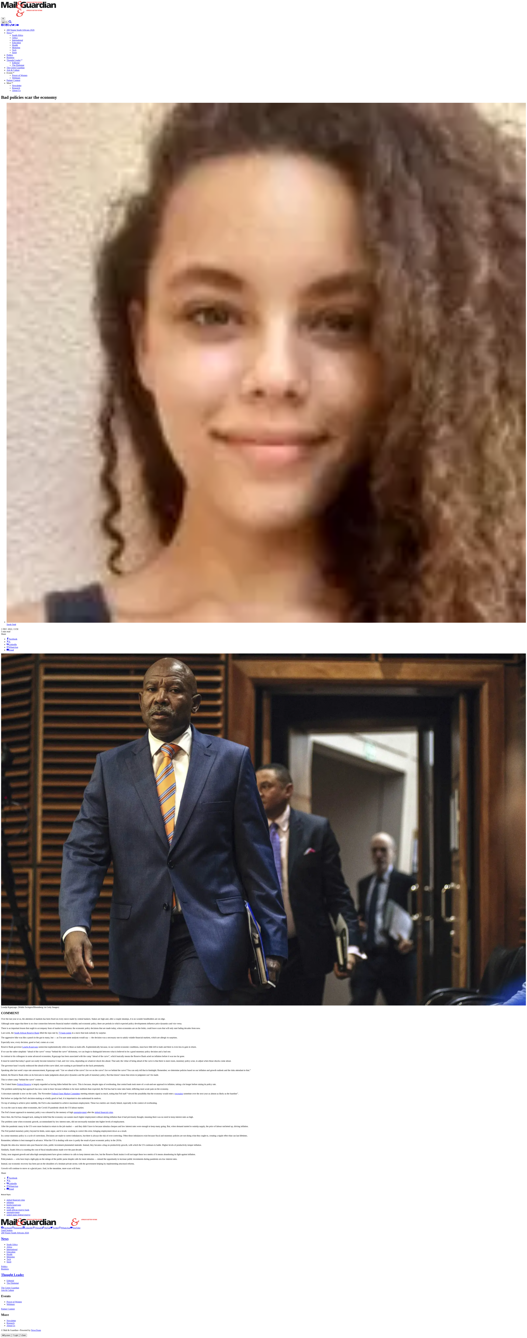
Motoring (11, 1257)
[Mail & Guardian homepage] (263, 9)
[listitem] (6, 1228)
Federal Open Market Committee (65, 1093)
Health (9, 1254)
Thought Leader (12, 1275)
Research (11, 1323)
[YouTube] (17, 25)
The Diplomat (13, 1283)
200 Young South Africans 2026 (15, 1233)
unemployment (80, 1112)
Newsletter (11, 1320)
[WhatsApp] (15, 25)
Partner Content (8, 1309)
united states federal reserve (18, 1215)
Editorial (10, 1280)
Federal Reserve (24, 1084)
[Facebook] (2, 25)
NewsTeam (36, 1330)
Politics (4, 1266)
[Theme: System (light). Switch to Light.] (5, 22)
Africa (9, 1247)
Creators (8, 1230)
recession (179, 1093)
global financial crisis (104, 1112)
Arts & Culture (7, 1290)
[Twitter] (13, 25)
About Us (11, 1325)
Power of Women (14, 1302)
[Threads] (9, 25)
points (68, 1033)
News (5, 1238)
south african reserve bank (18, 1210)
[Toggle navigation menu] (3, 18)
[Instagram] (4, 25)
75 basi (62, 1033)
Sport (9, 1262)
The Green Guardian (10, 1288)
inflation (10, 1202)
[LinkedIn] (6, 25)
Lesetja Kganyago (30, 1047)
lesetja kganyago (14, 1205)
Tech (9, 1259)
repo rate (10, 1207)
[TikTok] (11, 25)
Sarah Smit (11, 624)
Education (11, 1252)
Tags (3, 1230)
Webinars (11, 1304)
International (12, 1249)
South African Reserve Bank (26, 1033)
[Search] (10, 22)
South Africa (12, 1244)
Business (5, 1269)
